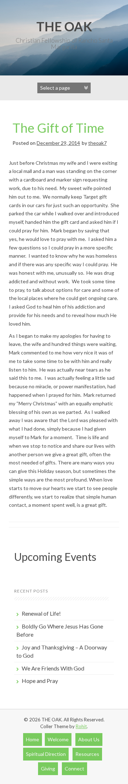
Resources (87, 754)
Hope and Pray (40, 680)
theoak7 (97, 143)
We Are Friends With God (53, 668)
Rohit (81, 726)
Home (32, 739)
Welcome (58, 739)
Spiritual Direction (46, 754)
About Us (89, 739)
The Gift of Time (58, 128)
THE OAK (64, 26)
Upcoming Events (55, 556)
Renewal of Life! (41, 613)
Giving (48, 768)
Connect (74, 768)
